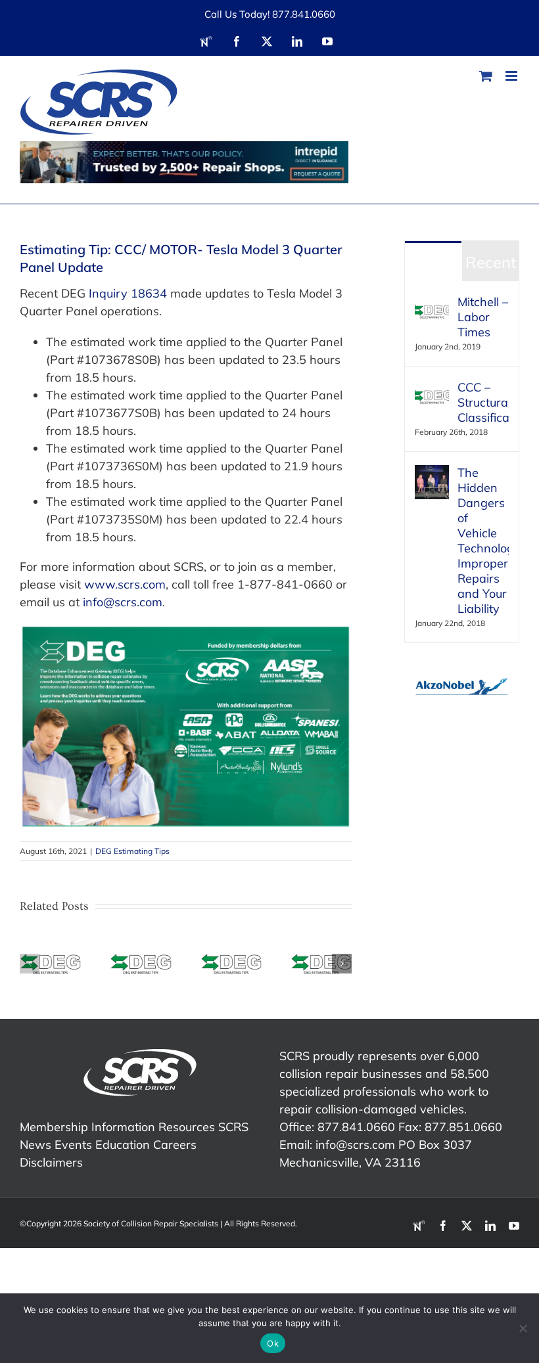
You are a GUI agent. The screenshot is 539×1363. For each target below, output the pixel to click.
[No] (522, 1328)
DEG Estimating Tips (132, 851)
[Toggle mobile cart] (485, 76)
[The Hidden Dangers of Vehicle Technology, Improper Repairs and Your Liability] (432, 473)
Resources (186, 1126)
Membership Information (87, 1126)
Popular (433, 262)
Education (122, 1144)
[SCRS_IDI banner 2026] (184, 162)
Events (73, 1144)
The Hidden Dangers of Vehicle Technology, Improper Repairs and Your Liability (483, 540)
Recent (490, 262)
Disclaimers (51, 1162)
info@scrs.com (122, 602)
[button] (29, 963)
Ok (273, 1343)
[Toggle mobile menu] (512, 76)
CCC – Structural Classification (483, 402)
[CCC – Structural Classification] (432, 388)
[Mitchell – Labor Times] (432, 303)
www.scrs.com (125, 584)
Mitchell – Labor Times (482, 317)
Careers (175, 1144)
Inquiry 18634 (128, 293)
